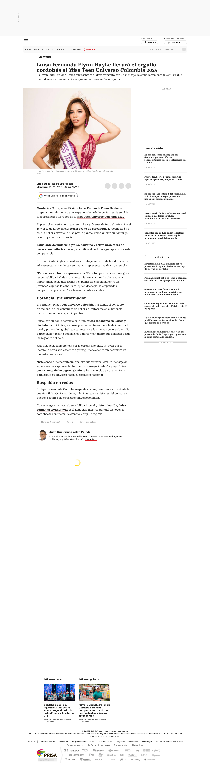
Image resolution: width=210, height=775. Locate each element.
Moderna (84, 759)
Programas (75, 49)
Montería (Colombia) (50, 422)
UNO (90, 755)
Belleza (70, 422)
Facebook (108, 186)
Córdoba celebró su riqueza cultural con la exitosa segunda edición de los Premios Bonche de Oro (59, 710)
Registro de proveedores (127, 742)
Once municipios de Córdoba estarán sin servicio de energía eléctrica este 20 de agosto (165, 306)
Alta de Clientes (105, 742)
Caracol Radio (105, 41)
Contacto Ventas (47, 742)
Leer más (89, 439)
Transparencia (120, 745)
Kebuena (155, 755)
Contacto (31, 742)
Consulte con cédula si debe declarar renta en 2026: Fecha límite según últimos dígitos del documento (164, 235)
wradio (99, 755)
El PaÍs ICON (110, 759)
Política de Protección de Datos (169, 742)
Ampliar (125, 93)
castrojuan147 (75, 184)
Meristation (149, 759)
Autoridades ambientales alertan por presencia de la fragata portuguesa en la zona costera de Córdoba (165, 334)
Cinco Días (111, 755)
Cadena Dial (121, 755)
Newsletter (178, 49)
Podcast (50, 49)
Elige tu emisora (173, 42)
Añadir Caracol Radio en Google (59, 195)
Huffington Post (75, 755)
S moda (122, 759)
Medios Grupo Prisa (47, 760)
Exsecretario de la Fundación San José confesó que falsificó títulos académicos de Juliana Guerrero (165, 216)
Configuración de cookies (98, 745)
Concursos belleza (88, 422)
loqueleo (135, 759)
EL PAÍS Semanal (131, 755)
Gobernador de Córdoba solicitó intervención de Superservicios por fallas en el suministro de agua (163, 292)
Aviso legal (147, 742)
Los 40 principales (84, 750)
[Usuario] (184, 49)
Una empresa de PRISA (47, 753)
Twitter (114, 186)
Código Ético (137, 745)
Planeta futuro (143, 755)
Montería (44, 56)
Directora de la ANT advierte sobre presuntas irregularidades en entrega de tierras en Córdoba (165, 266)
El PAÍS (71, 750)
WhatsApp (128, 186)
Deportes (38, 49)
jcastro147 (78, 184)
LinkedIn (121, 186)
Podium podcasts (98, 759)
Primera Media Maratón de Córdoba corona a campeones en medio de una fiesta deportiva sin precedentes (94, 710)
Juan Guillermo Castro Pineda (55, 184)
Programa (150, 42)
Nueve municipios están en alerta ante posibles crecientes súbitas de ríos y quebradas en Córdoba (165, 320)
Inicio (28, 49)
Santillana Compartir (113, 750)
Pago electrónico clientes (83, 742)
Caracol (157, 750)
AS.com (137, 750)
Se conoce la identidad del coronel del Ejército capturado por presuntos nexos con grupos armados (165, 196)
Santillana (97, 750)
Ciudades (62, 49)
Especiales (91, 49)
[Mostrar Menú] (26, 41)
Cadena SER (127, 750)
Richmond (70, 759)
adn (146, 750)
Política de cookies (75, 745)
